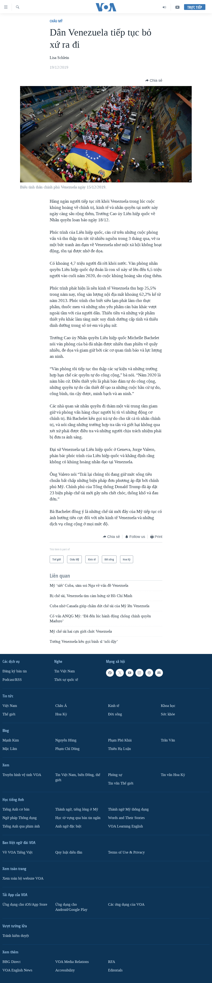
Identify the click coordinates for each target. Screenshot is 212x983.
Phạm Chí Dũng (67, 748)
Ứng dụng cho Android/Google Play (71, 907)
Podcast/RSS (12, 679)
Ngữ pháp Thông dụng (19, 817)
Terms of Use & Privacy (126, 852)
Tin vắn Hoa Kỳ (173, 774)
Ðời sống (115, 714)
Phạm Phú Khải (120, 740)
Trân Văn (168, 740)
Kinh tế (113, 705)
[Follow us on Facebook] (110, 673)
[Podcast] (149, 673)
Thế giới (8, 714)
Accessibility (65, 970)
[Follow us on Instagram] (139, 673)
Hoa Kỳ (61, 714)
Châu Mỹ (56, 21)
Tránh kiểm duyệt (15, 935)
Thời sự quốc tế (66, 679)
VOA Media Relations (72, 961)
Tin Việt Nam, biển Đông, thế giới (77, 777)
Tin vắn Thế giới (120, 783)
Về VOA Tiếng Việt (17, 852)
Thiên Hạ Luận (119, 748)
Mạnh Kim (10, 740)
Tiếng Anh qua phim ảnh (21, 826)
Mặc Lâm (9, 748)
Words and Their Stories (126, 817)
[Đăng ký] (159, 673)
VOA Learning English (125, 826)
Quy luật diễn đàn (68, 852)
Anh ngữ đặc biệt (68, 826)
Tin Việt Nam (64, 671)
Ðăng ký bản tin (14, 671)
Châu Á (61, 705)
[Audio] (164, 7)
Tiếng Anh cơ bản (15, 809)
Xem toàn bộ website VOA (22, 878)
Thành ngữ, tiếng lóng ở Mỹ (76, 809)
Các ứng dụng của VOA (126, 904)
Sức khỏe (168, 714)
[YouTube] (177, 7)
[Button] (153, 80)
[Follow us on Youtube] (130, 673)
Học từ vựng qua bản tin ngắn (77, 817)
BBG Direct (11, 961)
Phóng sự (115, 774)
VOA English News (17, 970)
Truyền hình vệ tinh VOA (21, 774)
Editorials (115, 970)
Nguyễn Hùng (65, 740)
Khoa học (168, 705)
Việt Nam (9, 705)
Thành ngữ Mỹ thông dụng (128, 809)
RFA (111, 961)
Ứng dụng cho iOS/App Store (24, 904)
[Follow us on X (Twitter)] (120, 673)
